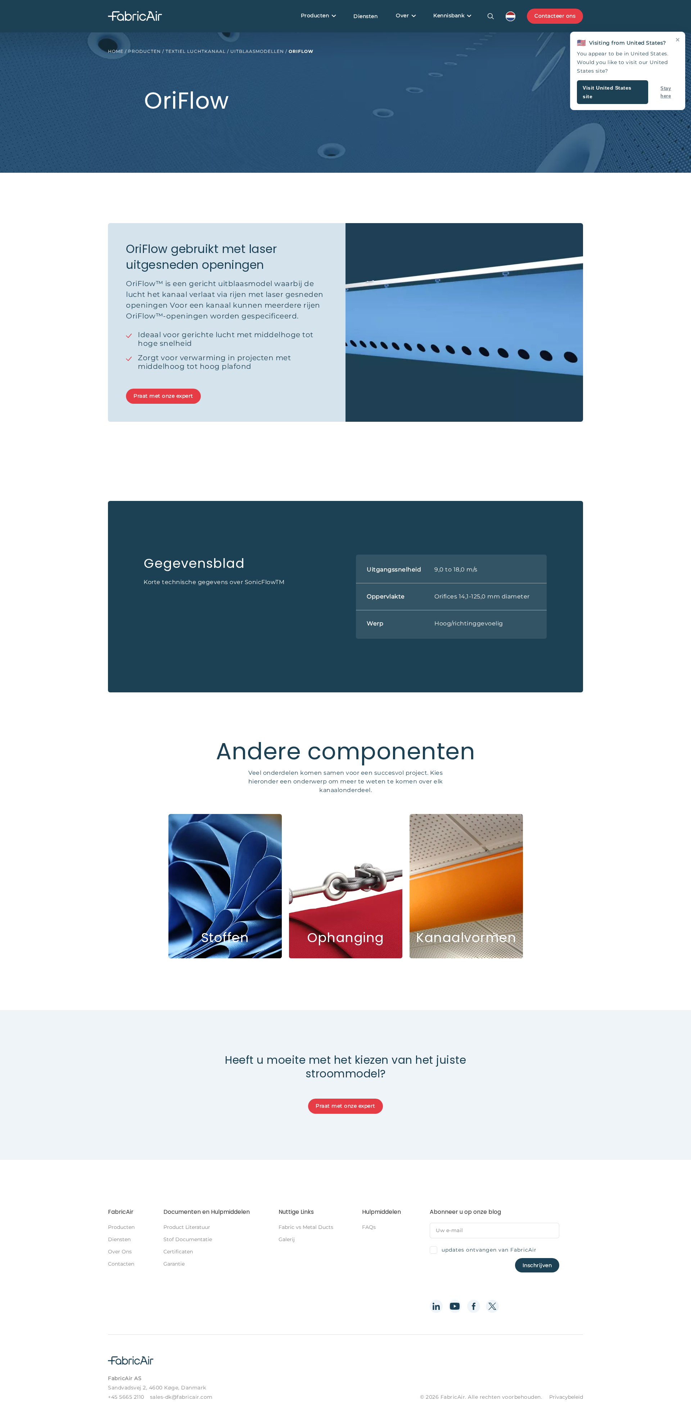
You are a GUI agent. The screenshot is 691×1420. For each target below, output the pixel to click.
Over (402, 15)
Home (115, 51)
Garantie (174, 1264)
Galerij (287, 1239)
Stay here (665, 92)
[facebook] (473, 1306)
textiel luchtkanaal (196, 51)
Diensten (365, 16)
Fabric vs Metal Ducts (306, 1227)
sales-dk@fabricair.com (181, 1397)
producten (144, 51)
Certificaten (178, 1251)
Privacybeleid (566, 1397)
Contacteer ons (554, 16)
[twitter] (492, 1306)
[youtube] (454, 1306)
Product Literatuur (186, 1227)
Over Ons (120, 1251)
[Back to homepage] (135, 16)
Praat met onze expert (163, 396)
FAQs (369, 1227)
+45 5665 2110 (126, 1397)
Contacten (121, 1264)
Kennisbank (448, 15)
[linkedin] (436, 1306)
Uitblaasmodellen (257, 51)
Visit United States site (607, 92)
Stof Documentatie (187, 1239)
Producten (315, 15)
